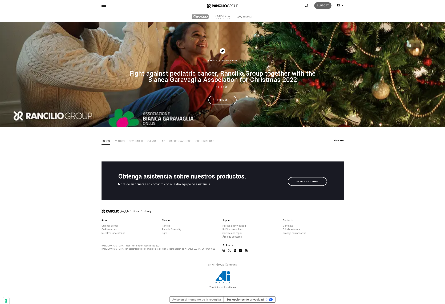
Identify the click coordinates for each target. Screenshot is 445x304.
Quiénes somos (110, 225)
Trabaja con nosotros (294, 233)
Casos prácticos (180, 141)
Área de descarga (232, 236)
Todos (106, 141)
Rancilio (166, 225)
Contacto (288, 225)
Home (136, 211)
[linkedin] (235, 250)
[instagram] (223, 250)
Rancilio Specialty (171, 229)
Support (323, 5)
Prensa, (213, 60)
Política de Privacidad (234, 225)
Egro (164, 233)
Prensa (151, 141)
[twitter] (229, 250)
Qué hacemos (109, 229)
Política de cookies (232, 229)
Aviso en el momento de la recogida (196, 299)
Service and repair (232, 233)
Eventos (119, 141)
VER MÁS (222, 100)
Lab (163, 141)
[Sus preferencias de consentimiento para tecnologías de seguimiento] (6, 300)
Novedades (136, 141)
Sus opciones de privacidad (245, 299)
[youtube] (246, 250)
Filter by (338, 140)
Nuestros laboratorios (113, 233)
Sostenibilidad (228, 60)
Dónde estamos (291, 229)
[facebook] (240, 250)
